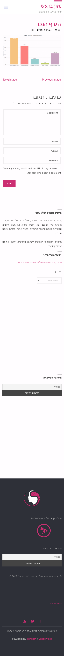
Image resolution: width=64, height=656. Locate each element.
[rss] (24, 621)
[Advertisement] (32, 339)
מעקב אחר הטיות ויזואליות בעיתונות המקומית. (39, 262)
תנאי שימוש (56, 603)
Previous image (51, 79)
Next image (10, 79)
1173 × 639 (51, 30)
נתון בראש (51, 6)
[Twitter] (33, 621)
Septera (31, 639)
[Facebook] (40, 621)
